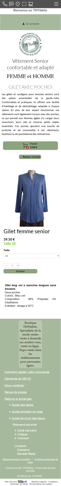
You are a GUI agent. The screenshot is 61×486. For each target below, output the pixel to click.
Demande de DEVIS (18, 378)
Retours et (11, 399)
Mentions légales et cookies (16, 459)
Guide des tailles (22, 405)
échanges (25, 399)
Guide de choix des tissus (28, 418)
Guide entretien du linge (27, 411)
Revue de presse (16, 392)
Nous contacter (14, 385)
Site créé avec (11, 482)
